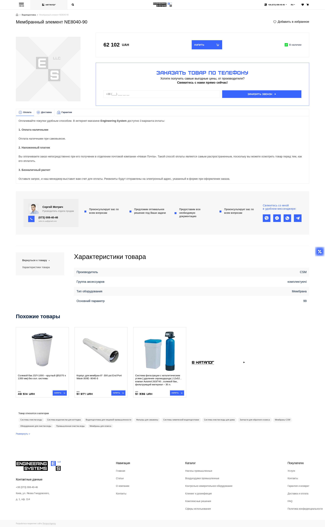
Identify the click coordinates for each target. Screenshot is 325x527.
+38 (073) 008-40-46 (27, 487)
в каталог (203, 362)
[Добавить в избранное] (291, 22)
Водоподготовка (29, 15)
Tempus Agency (49, 523)
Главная (120, 470)
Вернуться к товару (34, 260)
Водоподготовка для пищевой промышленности (108, 420)
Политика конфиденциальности (305, 508)
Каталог (51, 5)
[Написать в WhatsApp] (287, 218)
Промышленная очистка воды (70, 426)
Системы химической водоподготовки (181, 420)
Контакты (121, 493)
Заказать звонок (260, 94)
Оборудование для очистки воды (35, 426)
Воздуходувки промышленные (202, 478)
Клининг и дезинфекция (198, 493)
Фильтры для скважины (147, 420)
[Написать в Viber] (266, 218)
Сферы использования (198, 508)
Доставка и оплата (298, 493)
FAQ (290, 501)
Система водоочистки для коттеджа (64, 420)
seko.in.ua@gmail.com (47, 221)
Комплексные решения (198, 501)
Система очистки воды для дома (219, 420)
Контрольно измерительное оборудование (208, 486)
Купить (199, 44)
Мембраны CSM (282, 420)
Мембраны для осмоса (100, 426)
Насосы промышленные (198, 470)
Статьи (120, 478)
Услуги (291, 470)
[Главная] (17, 15)
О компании (122, 486)
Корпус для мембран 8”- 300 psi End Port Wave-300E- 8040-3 (99, 377)
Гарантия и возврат (298, 486)
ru (292, 5)
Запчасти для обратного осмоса (255, 420)
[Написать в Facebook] (277, 218)
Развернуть (22, 434)
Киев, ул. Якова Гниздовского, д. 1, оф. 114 (33, 496)
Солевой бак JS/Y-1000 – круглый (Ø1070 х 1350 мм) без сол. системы (42, 377)
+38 (276, 5)
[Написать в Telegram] (298, 218)
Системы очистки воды (31, 420)
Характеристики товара (36, 267)
